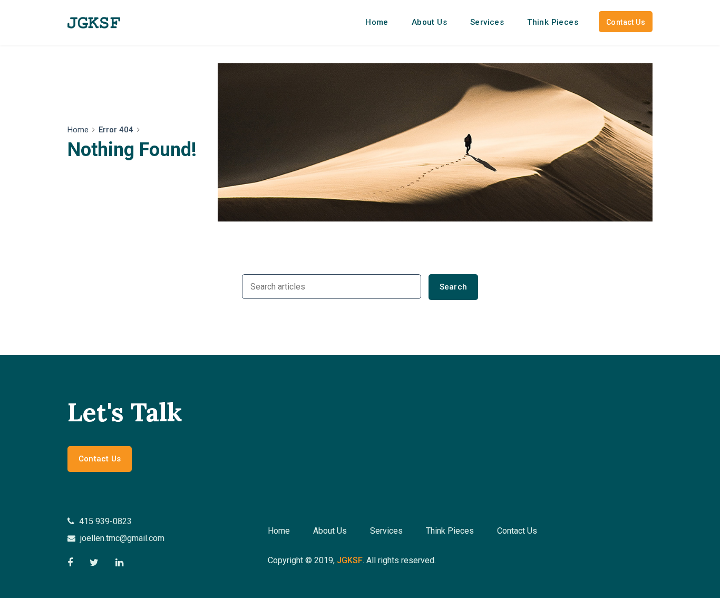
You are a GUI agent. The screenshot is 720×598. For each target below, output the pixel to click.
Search (453, 287)
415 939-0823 (104, 521)
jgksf (350, 560)
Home (376, 22)
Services (487, 22)
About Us (429, 22)
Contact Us (625, 22)
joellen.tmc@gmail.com (121, 538)
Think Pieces (552, 22)
